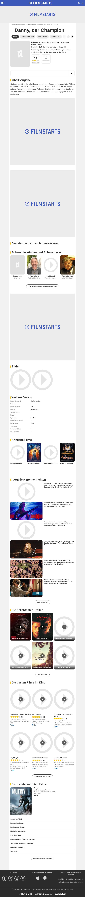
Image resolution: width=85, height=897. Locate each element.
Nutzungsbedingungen (40, 889)
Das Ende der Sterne (17, 827)
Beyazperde (79, 879)
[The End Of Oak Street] (42, 742)
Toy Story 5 (14, 758)
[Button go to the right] (72, 36)
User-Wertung (35, 56)
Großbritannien (35, 401)
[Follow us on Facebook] (5, 878)
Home (13, 24)
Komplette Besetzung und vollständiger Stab (43, 286)
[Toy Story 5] (20, 742)
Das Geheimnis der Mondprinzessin (57, 463)
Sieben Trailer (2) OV (42, 639)
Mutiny (36, 788)
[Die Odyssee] (42, 699)
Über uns (15, 889)
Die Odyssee (36, 714)
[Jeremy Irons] (34, 265)
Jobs (20, 889)
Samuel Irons (44, 50)
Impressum (27, 889)
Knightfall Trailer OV (64, 667)
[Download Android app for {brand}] (46, 878)
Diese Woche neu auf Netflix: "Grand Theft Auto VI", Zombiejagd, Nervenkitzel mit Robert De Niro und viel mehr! (58, 504)
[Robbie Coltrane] (67, 265)
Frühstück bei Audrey (17, 847)
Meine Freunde (46, 56)
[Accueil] (40, 3)
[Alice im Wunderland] (67, 452)
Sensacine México (76, 882)
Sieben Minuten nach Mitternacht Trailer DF (43, 667)
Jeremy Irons (55, 50)
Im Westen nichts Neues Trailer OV (64, 639)
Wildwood (13, 851)
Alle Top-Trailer (42, 674)
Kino (17, 24)
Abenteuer (65, 42)
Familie (39, 44)
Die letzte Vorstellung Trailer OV (21, 667)
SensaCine (69, 879)
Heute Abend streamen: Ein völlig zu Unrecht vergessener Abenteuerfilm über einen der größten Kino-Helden (58, 523)
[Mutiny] (21, 801)
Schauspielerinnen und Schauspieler (36, 252)
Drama (33, 44)
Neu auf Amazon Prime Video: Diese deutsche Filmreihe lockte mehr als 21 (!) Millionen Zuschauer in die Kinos (58, 581)
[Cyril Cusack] (51, 265)
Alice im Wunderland (68, 463)
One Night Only (15, 835)
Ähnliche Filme (22, 439)
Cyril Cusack (66, 50)
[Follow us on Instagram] (17, 878)
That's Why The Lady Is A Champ (21, 843)
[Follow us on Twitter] (11, 878)
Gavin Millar (40, 47)
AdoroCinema (64, 882)
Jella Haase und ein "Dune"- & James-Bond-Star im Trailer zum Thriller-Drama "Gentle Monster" (59, 543)
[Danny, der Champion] (20, 54)
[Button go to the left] (68, 36)
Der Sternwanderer (34, 463)
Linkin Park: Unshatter (18, 831)
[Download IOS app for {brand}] (39, 878)
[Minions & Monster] (64, 742)
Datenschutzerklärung (55, 889)
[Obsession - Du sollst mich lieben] (64, 699)
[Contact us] (23, 878)
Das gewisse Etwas (16, 823)
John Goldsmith (60, 47)
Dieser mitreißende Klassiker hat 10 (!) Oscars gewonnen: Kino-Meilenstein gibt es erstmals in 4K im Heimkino (59, 562)
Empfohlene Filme (25, 24)
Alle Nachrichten (42, 602)
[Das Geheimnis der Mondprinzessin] (51, 452)
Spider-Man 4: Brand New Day (20, 714)
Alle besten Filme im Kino (42, 776)
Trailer (12, 725)
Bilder (16, 366)
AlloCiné (61, 879)
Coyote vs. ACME (16, 819)
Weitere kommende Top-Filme (42, 858)
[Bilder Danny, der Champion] (20, 379)
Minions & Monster (60, 758)
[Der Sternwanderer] (34, 452)
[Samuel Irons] (17, 265)
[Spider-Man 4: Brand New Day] (20, 699)
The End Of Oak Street (39, 758)
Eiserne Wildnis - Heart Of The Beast (22, 839)
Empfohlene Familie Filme (38, 24)
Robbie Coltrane (67, 276)
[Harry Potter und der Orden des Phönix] (17, 452)
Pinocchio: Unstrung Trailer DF (20, 639)
